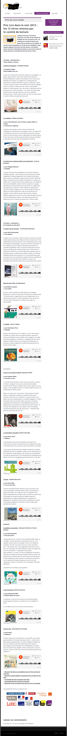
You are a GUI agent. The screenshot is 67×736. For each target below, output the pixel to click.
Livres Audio (28, 13)
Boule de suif (7, 283)
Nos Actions (17, 13)
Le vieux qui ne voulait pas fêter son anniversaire (18, 161)
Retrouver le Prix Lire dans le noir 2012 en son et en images (22, 683)
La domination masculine (11, 433)
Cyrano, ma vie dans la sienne (12, 372)
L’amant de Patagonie (9, 66)
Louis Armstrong (8, 590)
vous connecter (14, 723)
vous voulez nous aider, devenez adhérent (54, 22)
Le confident (7, 118)
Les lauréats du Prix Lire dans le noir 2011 (16, 681)
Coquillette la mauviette (10, 528)
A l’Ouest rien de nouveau (11, 229)
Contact (62, 733)
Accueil (7, 13)
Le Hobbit (6, 324)
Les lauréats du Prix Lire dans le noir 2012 (16, 679)
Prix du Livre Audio (42, 13)
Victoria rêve (7, 629)
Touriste (5, 479)
